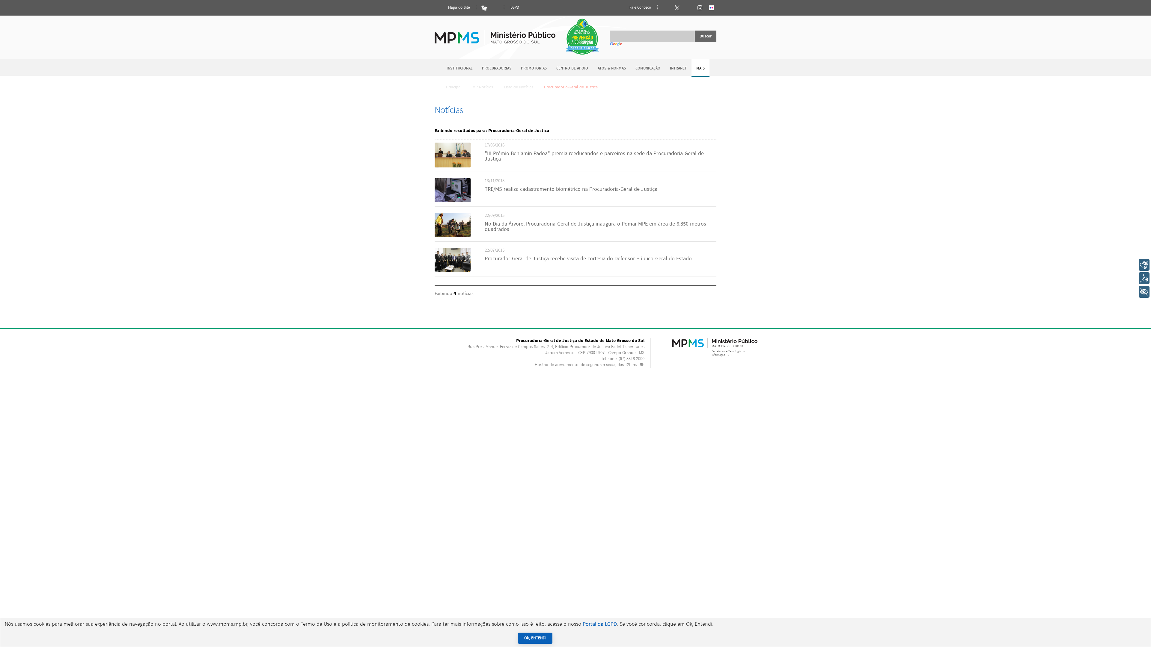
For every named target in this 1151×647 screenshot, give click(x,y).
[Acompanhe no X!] (677, 8)
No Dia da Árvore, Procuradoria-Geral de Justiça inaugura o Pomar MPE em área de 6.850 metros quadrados (595, 226)
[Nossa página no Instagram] (700, 8)
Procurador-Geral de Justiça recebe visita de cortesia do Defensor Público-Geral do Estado (588, 258)
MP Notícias (482, 87)
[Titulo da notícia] (453, 166)
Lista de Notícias (518, 87)
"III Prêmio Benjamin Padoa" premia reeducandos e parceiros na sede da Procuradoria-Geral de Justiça (594, 156)
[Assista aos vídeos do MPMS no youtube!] (688, 8)
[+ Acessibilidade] (1144, 292)
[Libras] (484, 8)
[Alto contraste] (496, 8)
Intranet (678, 68)
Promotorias (534, 68)
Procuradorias (496, 68)
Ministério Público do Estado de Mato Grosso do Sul (495, 34)
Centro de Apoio (572, 68)
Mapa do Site (458, 7)
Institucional (459, 68)
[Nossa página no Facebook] (666, 8)
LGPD (514, 7)
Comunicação (647, 68)
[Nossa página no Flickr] (711, 8)
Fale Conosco (639, 7)
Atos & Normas (612, 68)
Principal (454, 87)
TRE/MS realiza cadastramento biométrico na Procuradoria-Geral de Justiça (571, 189)
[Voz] (1144, 278)
